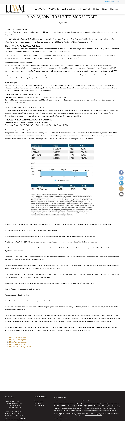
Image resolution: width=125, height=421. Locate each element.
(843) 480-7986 (16, 403)
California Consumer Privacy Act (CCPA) (105, 413)
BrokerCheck (88, 401)
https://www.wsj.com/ (17, 337)
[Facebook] (121, 172)
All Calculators (39, 406)
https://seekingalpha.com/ (19, 344)
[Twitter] (121, 177)
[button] (40, 9)
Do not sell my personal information (93, 415)
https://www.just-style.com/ (20, 347)
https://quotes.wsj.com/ (18, 340)
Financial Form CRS (61, 397)
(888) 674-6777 (16, 401)
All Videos (37, 403)
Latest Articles (39, 401)
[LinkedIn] (121, 183)
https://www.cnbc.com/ (18, 342)
